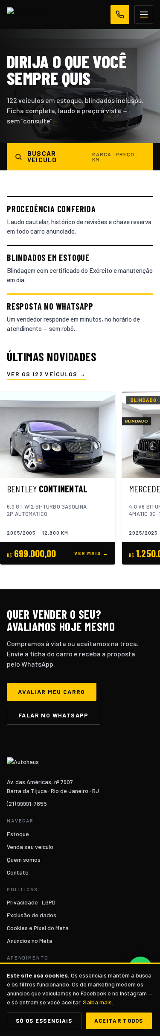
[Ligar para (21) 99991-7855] (120, 14)
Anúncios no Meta (29, 940)
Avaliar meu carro (51, 691)
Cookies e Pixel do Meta (38, 927)
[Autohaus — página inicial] (25, 14)
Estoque (18, 833)
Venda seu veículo (30, 846)
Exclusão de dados (31, 915)
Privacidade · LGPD (31, 902)
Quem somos (24, 859)
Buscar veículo (82, 156)
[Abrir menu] (143, 14)
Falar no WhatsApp (53, 715)
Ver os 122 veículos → (46, 374)
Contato (18, 872)
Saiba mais (97, 1002)
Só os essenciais (44, 1020)
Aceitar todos (118, 1020)
